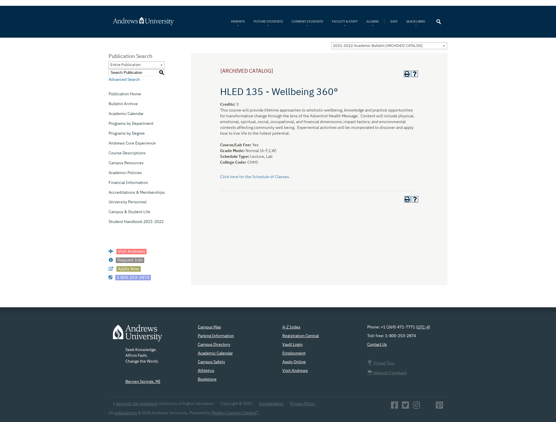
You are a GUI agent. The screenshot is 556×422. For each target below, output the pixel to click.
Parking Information (216, 336)
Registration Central (300, 336)
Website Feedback (390, 373)
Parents (238, 21)
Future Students (268, 21)
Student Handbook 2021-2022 (136, 222)
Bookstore (207, 379)
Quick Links (416, 21)
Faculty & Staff (345, 21)
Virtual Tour (383, 363)
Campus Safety (211, 362)
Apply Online (294, 362)
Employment (294, 353)
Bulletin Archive (123, 104)
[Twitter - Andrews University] (405, 407)
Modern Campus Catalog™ (235, 413)
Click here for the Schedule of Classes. (255, 177)
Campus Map (209, 327)
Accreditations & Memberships (137, 193)
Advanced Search (124, 80)
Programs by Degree (127, 133)
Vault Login (292, 345)
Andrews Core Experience (132, 143)
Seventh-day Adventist (137, 404)
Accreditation (271, 404)
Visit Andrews (295, 371)
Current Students (307, 21)
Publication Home (125, 94)
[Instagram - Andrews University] (416, 407)
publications (125, 413)
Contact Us (377, 345)
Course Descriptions (127, 153)
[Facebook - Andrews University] (394, 407)
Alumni (372, 21)
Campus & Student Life (129, 212)
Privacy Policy (302, 404)
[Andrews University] (151, 21)
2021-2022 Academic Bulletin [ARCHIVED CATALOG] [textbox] (378, 46)
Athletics (206, 371)
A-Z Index (291, 327)
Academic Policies (125, 173)
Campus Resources (126, 163)
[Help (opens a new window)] (414, 74)
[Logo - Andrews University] (137, 336)
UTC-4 (423, 327)
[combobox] (389, 45)
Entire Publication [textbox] (125, 65)
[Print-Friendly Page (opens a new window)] (407, 74)
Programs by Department (131, 124)
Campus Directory (214, 345)
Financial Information (128, 183)
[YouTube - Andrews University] (428, 407)
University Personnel (128, 202)
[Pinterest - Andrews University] (439, 407)
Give (394, 21)
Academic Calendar (126, 114)
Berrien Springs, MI (142, 382)
